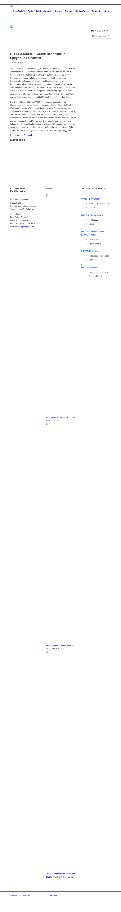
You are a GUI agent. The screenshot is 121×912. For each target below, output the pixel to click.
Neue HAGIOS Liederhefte (57, 417)
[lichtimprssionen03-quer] (43, 37)
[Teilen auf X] (14, 147)
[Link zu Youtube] (15, 2)
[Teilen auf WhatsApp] (14, 151)
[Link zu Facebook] (11, 2)
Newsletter (53, 895)
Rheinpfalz (28, 135)
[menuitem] (21, 11)
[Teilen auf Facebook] (14, 142)
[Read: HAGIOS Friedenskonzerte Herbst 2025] (48, 652)
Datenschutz (14, 895)
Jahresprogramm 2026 (55, 645)
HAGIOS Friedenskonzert (92, 215)
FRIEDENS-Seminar (90, 251)
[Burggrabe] (15, 11)
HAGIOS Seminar (89, 267)
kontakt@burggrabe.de (24, 226)
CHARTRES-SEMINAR (91, 198)
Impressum (26, 895)
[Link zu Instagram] (20, 2)
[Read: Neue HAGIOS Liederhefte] (48, 196)
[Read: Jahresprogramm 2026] (48, 424)
